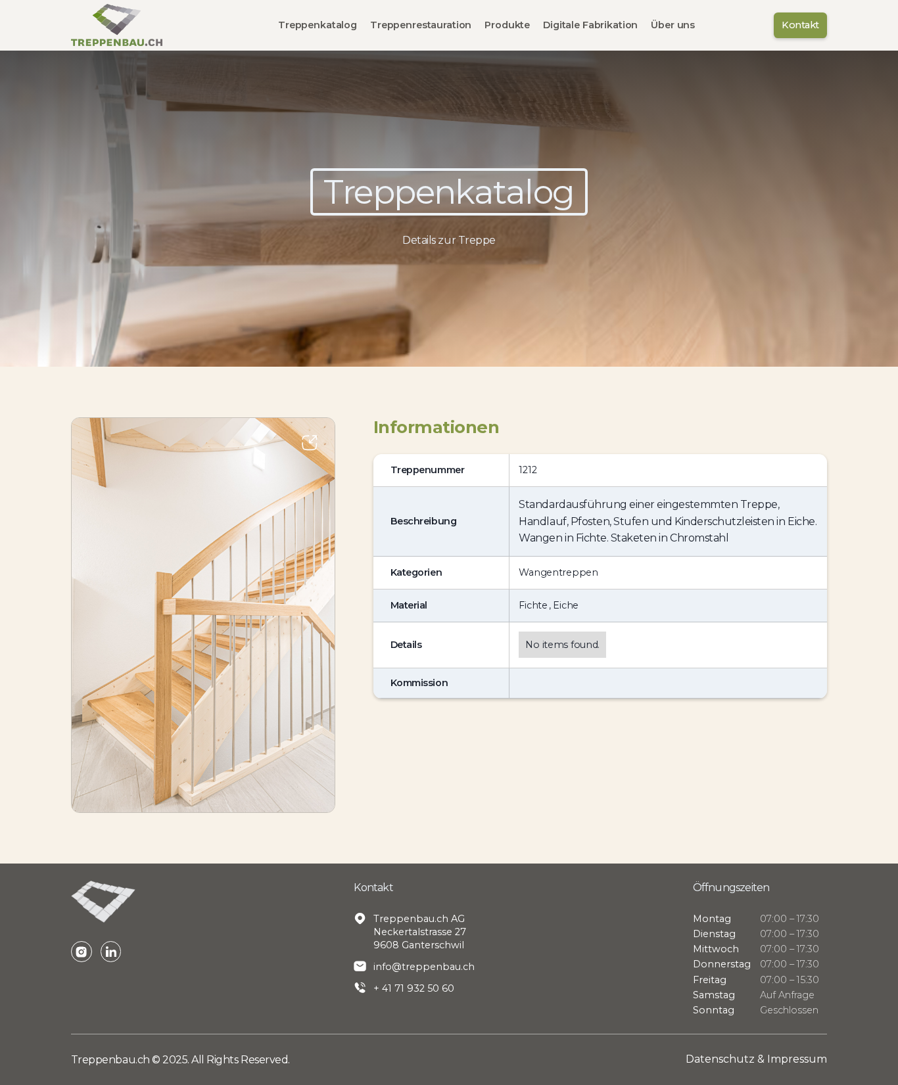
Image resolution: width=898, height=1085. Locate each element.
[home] (116, 25)
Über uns (673, 25)
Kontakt (800, 25)
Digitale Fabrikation (590, 25)
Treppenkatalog (317, 25)
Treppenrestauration (420, 25)
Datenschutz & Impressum (756, 1059)
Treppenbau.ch (111, 1059)
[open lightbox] (203, 615)
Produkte (507, 25)
